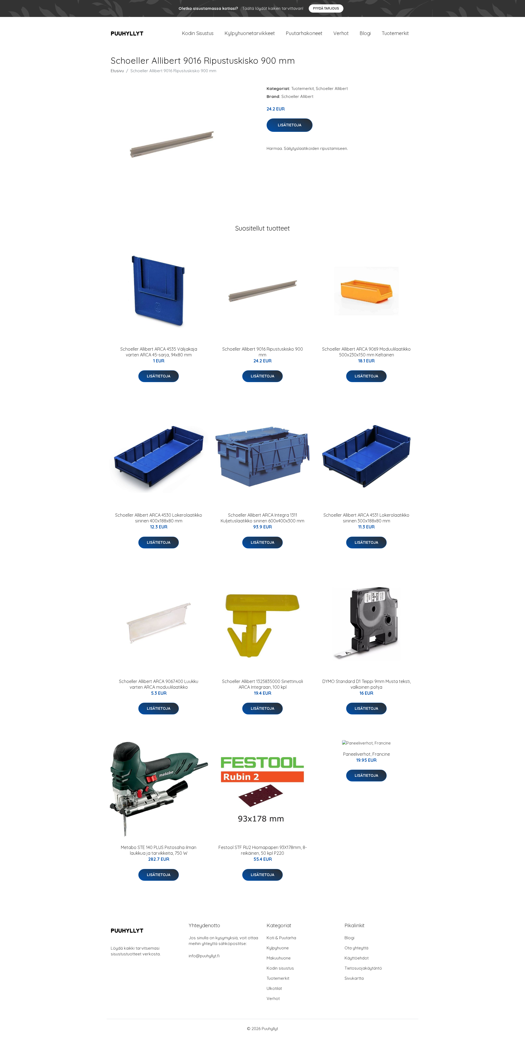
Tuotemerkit (395, 33)
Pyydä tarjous (326, 8)
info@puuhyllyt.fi (204, 955)
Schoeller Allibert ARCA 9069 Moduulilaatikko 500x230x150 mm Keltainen (366, 351)
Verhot (341, 33)
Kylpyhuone (278, 947)
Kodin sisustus (280, 968)
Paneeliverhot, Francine (366, 754)
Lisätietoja (289, 125)
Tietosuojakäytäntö (363, 968)
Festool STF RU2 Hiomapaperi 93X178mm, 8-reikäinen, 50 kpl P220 (262, 850)
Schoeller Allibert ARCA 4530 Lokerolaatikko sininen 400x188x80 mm (158, 518)
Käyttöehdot (357, 958)
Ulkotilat (274, 988)
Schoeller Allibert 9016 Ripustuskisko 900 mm (262, 351)
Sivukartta (354, 978)
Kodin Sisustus (198, 33)
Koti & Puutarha (281, 937)
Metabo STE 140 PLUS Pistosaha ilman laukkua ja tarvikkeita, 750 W (158, 850)
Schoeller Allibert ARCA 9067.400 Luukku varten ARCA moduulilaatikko (158, 684)
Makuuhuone (279, 958)
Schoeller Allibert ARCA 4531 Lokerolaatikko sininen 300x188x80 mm (366, 518)
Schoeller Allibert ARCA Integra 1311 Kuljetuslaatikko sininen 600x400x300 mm (262, 518)
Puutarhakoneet (304, 33)
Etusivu (117, 70)
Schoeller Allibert (332, 88)
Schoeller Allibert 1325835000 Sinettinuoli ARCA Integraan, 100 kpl (262, 684)
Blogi (365, 33)
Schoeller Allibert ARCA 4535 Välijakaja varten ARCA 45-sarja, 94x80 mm (158, 351)
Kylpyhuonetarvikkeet (249, 33)
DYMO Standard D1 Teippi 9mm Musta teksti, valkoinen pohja (366, 684)
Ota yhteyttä (356, 947)
